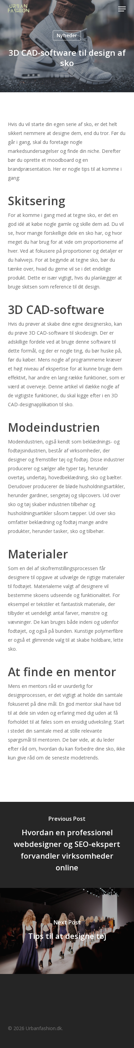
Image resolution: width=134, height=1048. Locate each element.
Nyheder (67, 35)
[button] (122, 9)
